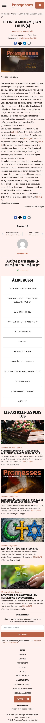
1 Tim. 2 (39, 197)
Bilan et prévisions (22, 351)
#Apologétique (17, 31)
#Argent (9, 497)
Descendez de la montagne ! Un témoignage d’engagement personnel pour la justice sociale (21, 598)
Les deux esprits (23, 381)
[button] (4, 5)
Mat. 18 (13, 132)
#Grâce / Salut (28, 31)
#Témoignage (5, 592)
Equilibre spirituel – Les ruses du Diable (22, 371)
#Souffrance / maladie (14, 447)
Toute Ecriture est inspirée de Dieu (22, 322)
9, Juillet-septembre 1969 (28, 38)
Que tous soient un (22, 332)
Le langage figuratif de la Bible (22, 288)
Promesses (5, 14)
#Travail (15, 497)
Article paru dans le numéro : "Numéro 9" (22, 263)
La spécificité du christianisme (19, 548)
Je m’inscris (22, 634)
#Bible (3, 447)
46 (31, 138)
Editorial (23, 342)
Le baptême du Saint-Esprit (22, 361)
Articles (13, 14)
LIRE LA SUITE (28, 461)
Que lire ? (22, 401)
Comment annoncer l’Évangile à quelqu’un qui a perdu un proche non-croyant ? (20, 453)
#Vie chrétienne (16, 592)
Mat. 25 (26, 138)
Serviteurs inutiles (22, 312)
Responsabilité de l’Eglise (22, 391)
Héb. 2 (40, 142)
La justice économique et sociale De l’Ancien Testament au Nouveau (22, 501)
